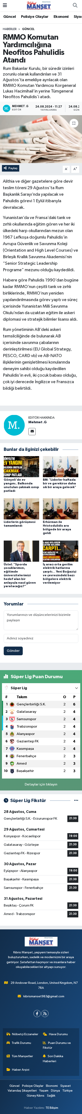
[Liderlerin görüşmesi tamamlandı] (21, 509)
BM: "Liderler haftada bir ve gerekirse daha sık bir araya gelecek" (59, 483)
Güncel (9, 17)
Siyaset (65, 1085)
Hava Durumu (58, 1034)
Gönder (13, 651)
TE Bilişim (51, 1107)
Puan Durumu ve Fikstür (57, 1045)
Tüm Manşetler (22, 1056)
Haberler (10, 29)
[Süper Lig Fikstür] (76, 800)
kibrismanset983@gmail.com (43, 996)
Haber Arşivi (20, 1069)
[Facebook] (37, 1013)
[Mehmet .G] (14, 425)
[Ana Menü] (5, 5)
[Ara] (75, 5)
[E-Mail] (32, 431)
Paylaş (13, 168)
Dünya (55, 1090)
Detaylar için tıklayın (41, 784)
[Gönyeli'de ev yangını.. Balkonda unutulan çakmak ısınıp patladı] (21, 467)
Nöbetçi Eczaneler (25, 1034)
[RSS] (45, 1013)
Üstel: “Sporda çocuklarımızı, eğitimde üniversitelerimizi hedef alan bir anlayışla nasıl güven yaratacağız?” (20, 575)
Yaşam (43, 1090)
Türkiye (67, 1090)
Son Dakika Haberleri (53, 1059)
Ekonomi (61, 17)
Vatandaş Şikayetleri (22, 1090)
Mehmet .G (37, 422)
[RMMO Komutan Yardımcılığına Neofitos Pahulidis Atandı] (41, 139)
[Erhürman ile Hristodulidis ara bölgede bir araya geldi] (60, 509)
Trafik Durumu (21, 1043)
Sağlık (51, 1095)
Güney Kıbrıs (35, 1095)
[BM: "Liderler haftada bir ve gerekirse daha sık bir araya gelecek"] (60, 467)
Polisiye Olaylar (34, 17)
